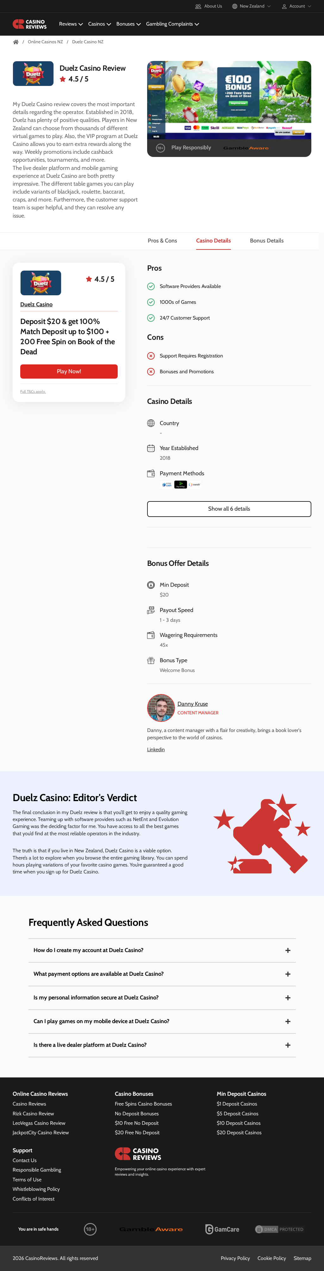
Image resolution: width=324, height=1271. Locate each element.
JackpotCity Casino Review (41, 1133)
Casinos (96, 24)
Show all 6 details (229, 508)
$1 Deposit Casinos (237, 1104)
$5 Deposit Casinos (238, 1114)
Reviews (68, 24)
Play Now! (69, 371)
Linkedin (156, 749)
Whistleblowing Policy (36, 1189)
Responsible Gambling (37, 1170)
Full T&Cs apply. (33, 391)
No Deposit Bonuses (137, 1114)
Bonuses (125, 24)
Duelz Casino (36, 304)
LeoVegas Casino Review (39, 1123)
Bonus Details (267, 240)
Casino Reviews (29, 1104)
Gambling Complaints (169, 24)
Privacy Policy (235, 1258)
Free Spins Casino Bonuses (143, 1104)
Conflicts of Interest (33, 1199)
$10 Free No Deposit (137, 1123)
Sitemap (302, 1258)
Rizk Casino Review (33, 1114)
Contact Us (25, 1160)
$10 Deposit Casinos (239, 1123)
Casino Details (213, 240)
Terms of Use (27, 1180)
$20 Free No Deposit (137, 1133)
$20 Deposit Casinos (239, 1133)
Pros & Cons (162, 240)
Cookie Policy (272, 1258)
